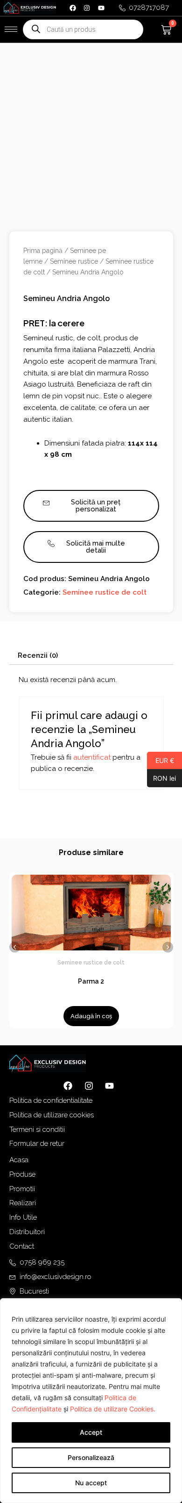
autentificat (92, 757)
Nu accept (91, 1483)
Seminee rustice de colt (105, 592)
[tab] (91, 656)
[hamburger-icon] (10, 29)
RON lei (161, 778)
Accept (91, 1432)
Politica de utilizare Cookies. (112, 1409)
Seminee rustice (74, 261)
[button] (14, 947)
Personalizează (91, 1457)
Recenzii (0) (38, 655)
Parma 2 (91, 981)
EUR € (160, 760)
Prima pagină (43, 250)
